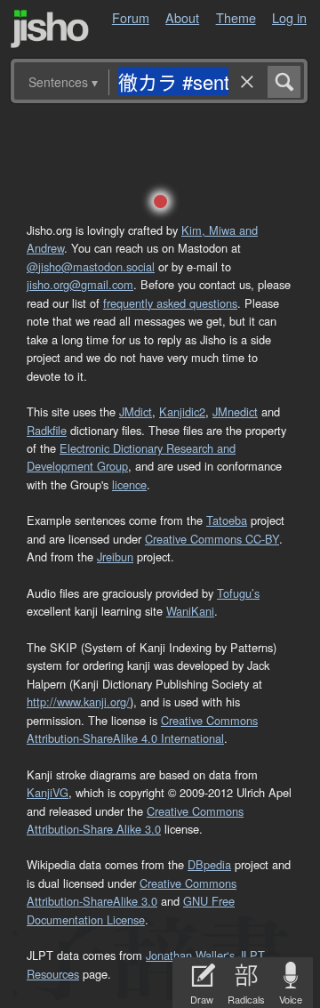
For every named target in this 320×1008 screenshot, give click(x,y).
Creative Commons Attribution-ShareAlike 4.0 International (142, 729)
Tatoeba (226, 520)
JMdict (135, 411)
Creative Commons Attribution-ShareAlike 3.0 (131, 892)
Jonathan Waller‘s (190, 955)
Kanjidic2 (182, 411)
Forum (130, 17)
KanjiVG (47, 792)
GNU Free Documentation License (131, 909)
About (182, 17)
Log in (289, 17)
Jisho (50, 29)
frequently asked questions (170, 302)
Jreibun (115, 556)
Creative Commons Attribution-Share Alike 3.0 (135, 819)
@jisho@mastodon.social (91, 266)
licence (129, 484)
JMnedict (235, 411)
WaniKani (190, 610)
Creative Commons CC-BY (212, 538)
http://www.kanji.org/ (78, 701)
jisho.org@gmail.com (80, 284)
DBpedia (209, 864)
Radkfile (47, 430)
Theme (236, 17)
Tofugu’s (238, 593)
